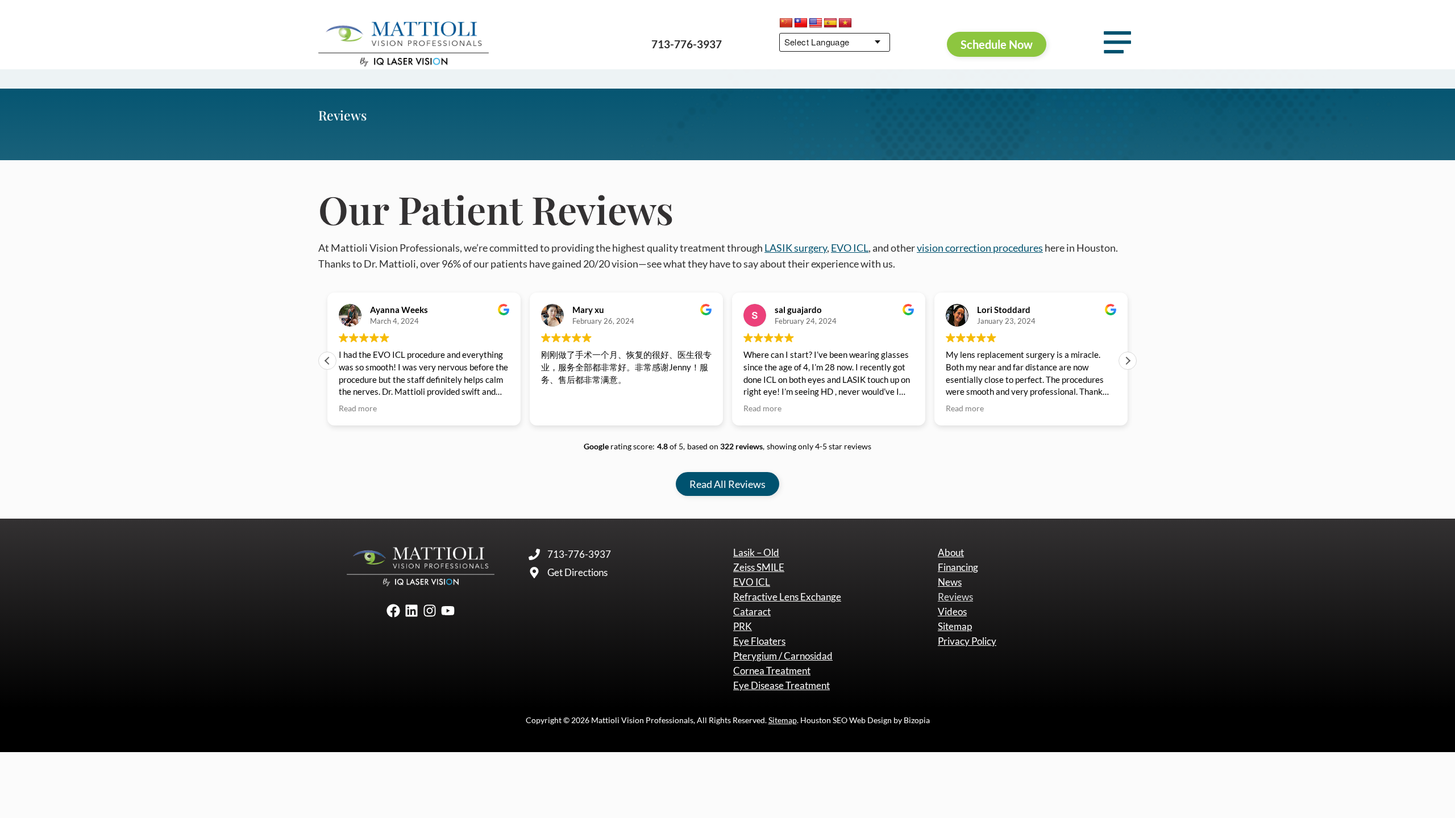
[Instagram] (429, 610)
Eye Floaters (759, 641)
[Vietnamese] (845, 23)
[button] (1127, 360)
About (951, 552)
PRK (742, 626)
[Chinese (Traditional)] (801, 23)
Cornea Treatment (771, 671)
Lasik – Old (756, 552)
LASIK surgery (795, 247)
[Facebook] (393, 610)
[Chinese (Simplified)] (786, 23)
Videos (952, 611)
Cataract (752, 611)
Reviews (955, 597)
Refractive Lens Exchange (787, 597)
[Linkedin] (411, 610)
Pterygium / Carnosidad (783, 656)
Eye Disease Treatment (781, 685)
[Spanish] (830, 23)
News (950, 582)
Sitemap (955, 626)
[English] (815, 23)
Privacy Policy (967, 641)
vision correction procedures (980, 247)
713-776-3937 (686, 44)
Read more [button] (358, 408)
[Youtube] (448, 610)
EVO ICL (849, 247)
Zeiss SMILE (758, 567)
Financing (958, 567)
